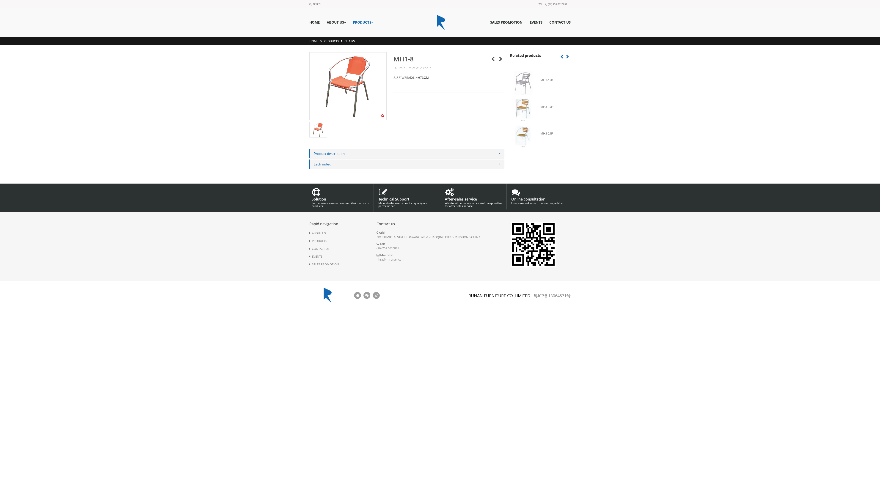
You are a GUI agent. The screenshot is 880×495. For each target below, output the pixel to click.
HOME (314, 22)
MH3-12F (546, 106)
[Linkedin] (376, 295)
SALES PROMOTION (506, 22)
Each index (322, 164)
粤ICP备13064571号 (552, 295)
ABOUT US (335, 22)
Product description (329, 153)
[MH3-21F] (523, 136)
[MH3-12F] (523, 109)
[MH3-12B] (523, 83)
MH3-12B (546, 80)
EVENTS (536, 22)
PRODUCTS (362, 22)
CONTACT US (560, 22)
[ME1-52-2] (493, 59)
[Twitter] (366, 295)
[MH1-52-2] (500, 59)
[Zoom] (382, 116)
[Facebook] (357, 295)
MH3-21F (546, 133)
